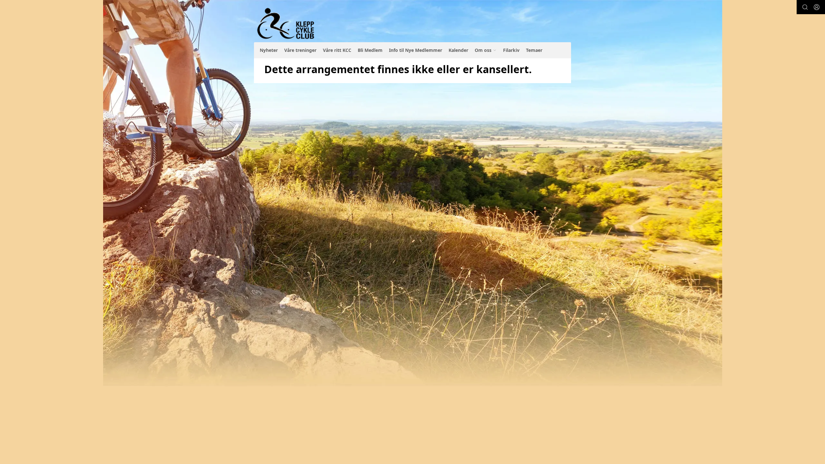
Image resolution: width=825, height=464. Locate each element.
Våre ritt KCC (337, 50)
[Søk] (805, 7)
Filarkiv (511, 50)
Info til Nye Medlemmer (415, 50)
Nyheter (269, 50)
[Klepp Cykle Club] (286, 23)
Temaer (534, 50)
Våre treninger (300, 50)
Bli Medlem (370, 50)
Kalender (458, 50)
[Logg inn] (816, 7)
